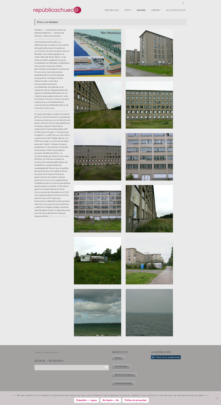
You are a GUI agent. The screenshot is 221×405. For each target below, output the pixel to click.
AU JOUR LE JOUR (175, 10)
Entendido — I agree (86, 400)
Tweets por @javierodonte (46, 352)
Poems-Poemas (123, 383)
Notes (118, 358)
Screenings (121, 366)
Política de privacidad (135, 400)
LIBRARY (155, 10)
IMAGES (141, 10)
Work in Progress (124, 375)
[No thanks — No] (217, 398)
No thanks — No (111, 400)
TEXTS (127, 10)
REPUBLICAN (112, 10)
